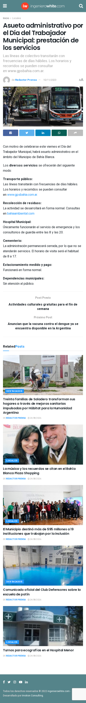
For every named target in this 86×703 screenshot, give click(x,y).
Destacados (14, 391)
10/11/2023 (49, 80)
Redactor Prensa (26, 80)
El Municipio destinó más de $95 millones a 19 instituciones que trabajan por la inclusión (38, 531)
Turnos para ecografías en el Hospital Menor (38, 650)
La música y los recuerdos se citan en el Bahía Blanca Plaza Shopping (39, 470)
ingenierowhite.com (59, 691)
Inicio (6, 18)
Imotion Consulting (32, 695)
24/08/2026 (35, 418)
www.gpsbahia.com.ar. (22, 194)
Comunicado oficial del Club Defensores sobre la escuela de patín (42, 591)
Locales (16, 18)
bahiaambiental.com (20, 213)
